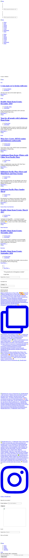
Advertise (6, 549)
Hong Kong (11, 206)
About (5, 547)
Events (5, 27)
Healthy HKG (8, 106)
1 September (6, 257)
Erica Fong (7, 123)
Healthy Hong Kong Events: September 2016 (11, 252)
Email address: (4, 503)
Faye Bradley (8, 89)
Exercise (2, 206)
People (5, 26)
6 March (6, 216)
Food (5, 23)
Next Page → (7, 268)
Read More (4, 94)
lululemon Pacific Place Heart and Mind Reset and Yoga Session (14, 173)
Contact (5, 548)
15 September (7, 145)
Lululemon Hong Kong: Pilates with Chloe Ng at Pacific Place (14, 156)
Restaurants (6, 30)
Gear (1, 82)
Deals (5, 31)
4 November (6, 237)
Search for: (3, 277)
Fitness (5, 25)
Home (5, 22)
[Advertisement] (14, 59)
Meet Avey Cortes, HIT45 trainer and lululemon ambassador (13, 140)
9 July (5, 161)
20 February (6, 90)
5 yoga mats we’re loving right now (14, 86)
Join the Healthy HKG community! (9, 553)
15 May (5, 178)
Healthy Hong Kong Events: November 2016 (11, 232)
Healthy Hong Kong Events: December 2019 (11, 103)
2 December (6, 108)
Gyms (5, 29)
